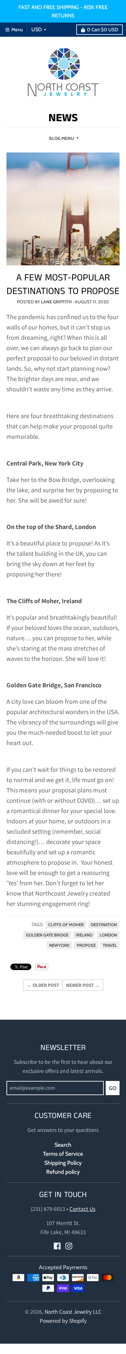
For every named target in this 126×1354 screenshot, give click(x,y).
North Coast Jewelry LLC (73, 1311)
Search (63, 1144)
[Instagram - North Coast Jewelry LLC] (69, 1246)
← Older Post (43, 985)
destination (104, 924)
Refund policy (63, 1171)
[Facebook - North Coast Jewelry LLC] (57, 1246)
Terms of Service (63, 1153)
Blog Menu (61, 138)
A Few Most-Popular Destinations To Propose (63, 284)
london (108, 934)
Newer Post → (83, 985)
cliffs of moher (66, 924)
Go (112, 1088)
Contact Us (82, 1208)
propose (86, 945)
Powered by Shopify (63, 1320)
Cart (102, 30)
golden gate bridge (47, 934)
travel (110, 945)
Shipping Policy (63, 1162)
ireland (84, 934)
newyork (59, 945)
